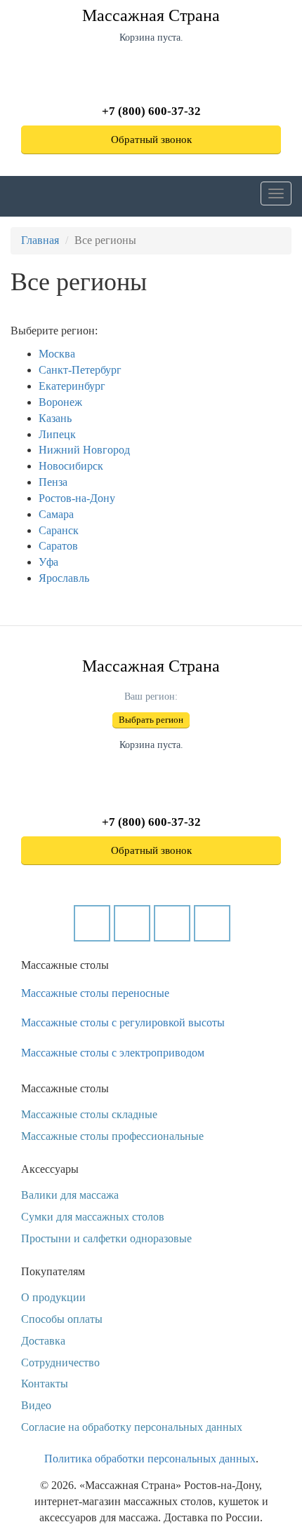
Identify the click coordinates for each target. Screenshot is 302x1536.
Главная (40, 240)
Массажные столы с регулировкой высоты (123, 1022)
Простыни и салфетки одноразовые (106, 1238)
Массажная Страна (151, 15)
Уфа (48, 562)
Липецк (57, 434)
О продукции (53, 1297)
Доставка (43, 1341)
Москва (57, 354)
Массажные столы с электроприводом (112, 1053)
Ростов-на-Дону (77, 498)
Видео (36, 1405)
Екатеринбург (72, 386)
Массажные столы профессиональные (112, 1136)
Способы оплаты (62, 1319)
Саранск (59, 530)
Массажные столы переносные (95, 993)
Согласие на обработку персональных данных (131, 1427)
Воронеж (60, 402)
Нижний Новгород (84, 450)
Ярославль (64, 578)
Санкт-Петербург (80, 370)
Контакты (44, 1383)
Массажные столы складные (89, 1114)
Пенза (53, 482)
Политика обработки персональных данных (150, 1458)
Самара (56, 514)
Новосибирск (71, 466)
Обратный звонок (151, 139)
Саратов (58, 546)
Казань (55, 418)
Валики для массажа (70, 1195)
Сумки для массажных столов (92, 1217)
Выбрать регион (151, 719)
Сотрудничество (60, 1362)
